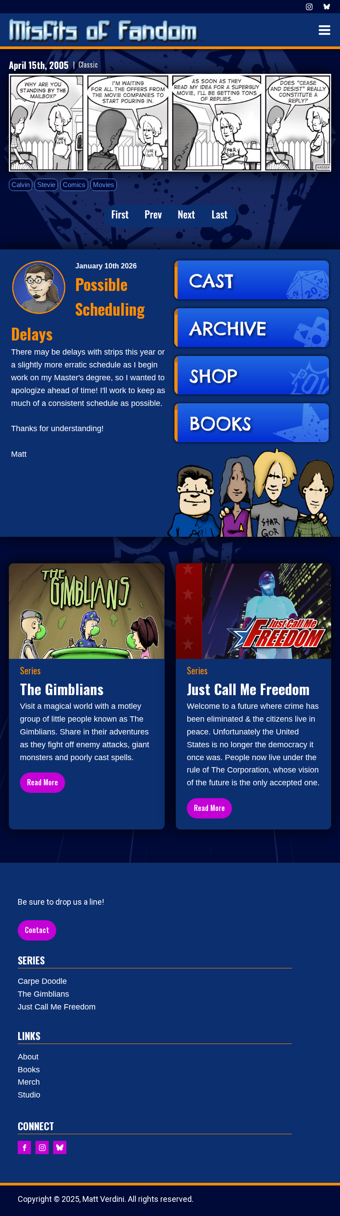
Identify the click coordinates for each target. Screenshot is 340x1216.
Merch (29, 1082)
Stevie (46, 184)
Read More (42, 782)
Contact (37, 930)
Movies (103, 184)
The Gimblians (43, 994)
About (28, 1056)
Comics (74, 184)
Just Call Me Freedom (57, 1006)
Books (29, 1069)
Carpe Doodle (42, 981)
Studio (29, 1094)
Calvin (21, 184)
